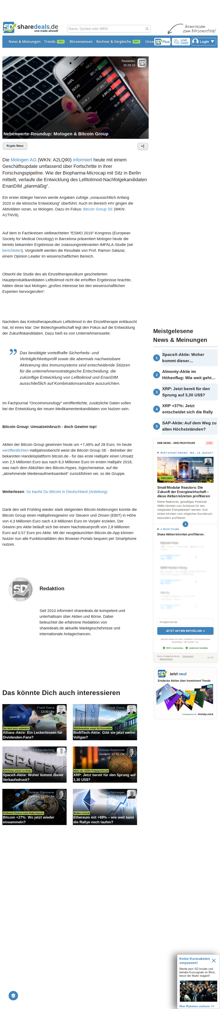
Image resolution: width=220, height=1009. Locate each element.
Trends (49, 41)
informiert (82, 159)
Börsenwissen (81, 41)
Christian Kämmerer (111, 752)
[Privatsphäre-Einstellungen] (13, 995)
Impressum (187, 651)
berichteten (11, 251)
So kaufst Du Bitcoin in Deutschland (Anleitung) (66, 493)
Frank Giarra (45, 709)
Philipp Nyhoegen (113, 794)
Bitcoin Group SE (98, 209)
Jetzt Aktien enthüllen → (185, 626)
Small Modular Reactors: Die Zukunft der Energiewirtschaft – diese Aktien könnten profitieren (183, 491)
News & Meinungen (25, 41)
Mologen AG (24, 159)
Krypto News (15, 146)
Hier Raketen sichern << (196, 1006)
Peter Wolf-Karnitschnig (38, 752)
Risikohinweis (166, 654)
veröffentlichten (15, 452)
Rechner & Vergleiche (113, 41)
